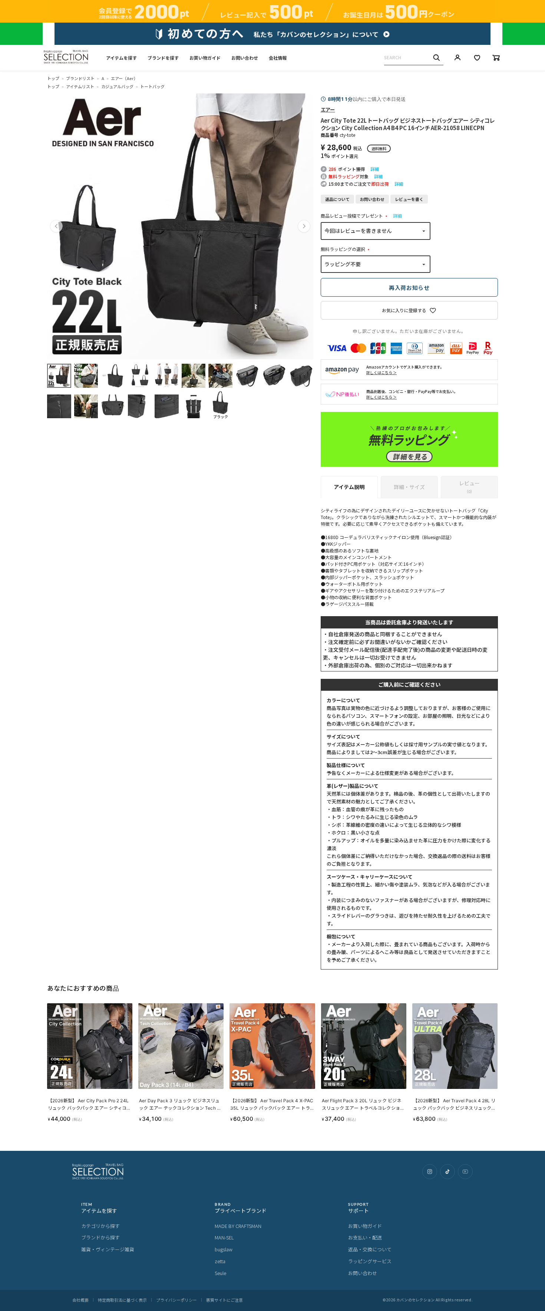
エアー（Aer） (124, 78)
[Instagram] (429, 1171)
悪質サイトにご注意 (224, 1300)
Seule (220, 1273)
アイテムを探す (121, 58)
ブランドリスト (80, 78)
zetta (220, 1261)
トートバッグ (152, 86)
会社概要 (80, 1300)
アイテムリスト (80, 86)
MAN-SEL (224, 1237)
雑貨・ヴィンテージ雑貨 (107, 1249)
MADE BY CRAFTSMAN (238, 1225)
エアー (328, 109)
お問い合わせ (244, 58)
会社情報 (278, 58)
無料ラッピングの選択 (346, 249)
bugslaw (223, 1249)
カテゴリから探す (100, 1225)
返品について (337, 199)
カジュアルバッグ (117, 86)
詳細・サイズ (409, 487)
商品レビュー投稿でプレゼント (355, 215)
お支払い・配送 (365, 1237)
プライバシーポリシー (176, 1300)
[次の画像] (304, 226)
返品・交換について (370, 1249)
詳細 (374, 169)
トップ (53, 78)
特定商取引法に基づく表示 (122, 1300)
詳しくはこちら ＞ (381, 372)
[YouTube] (465, 1171)
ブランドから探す (100, 1237)
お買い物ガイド (205, 58)
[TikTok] (447, 1171)
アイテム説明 (349, 487)
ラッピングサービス (370, 1261)
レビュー (469, 486)
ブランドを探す (163, 58)
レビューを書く (409, 199)
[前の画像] (56, 226)
